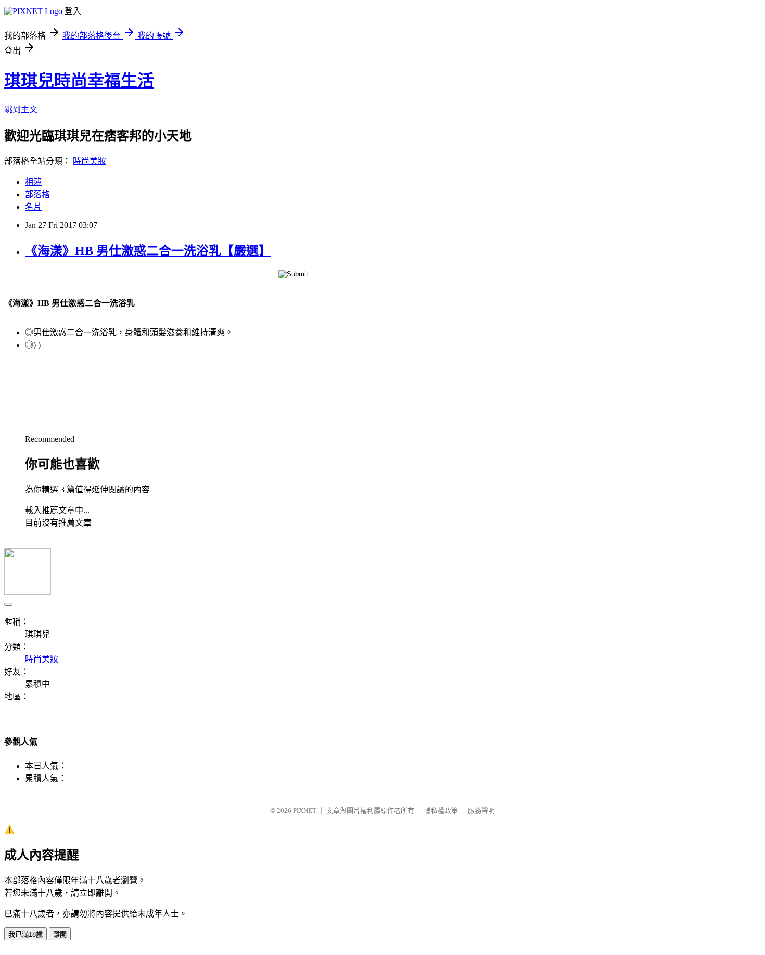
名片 (33, 206)
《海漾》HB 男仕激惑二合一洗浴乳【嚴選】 (148, 251)
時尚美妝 (89, 161)
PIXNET (304, 810)
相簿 (33, 181)
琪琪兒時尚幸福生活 (79, 80)
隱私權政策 (441, 810)
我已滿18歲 (25, 934)
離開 (60, 934)
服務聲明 (481, 810)
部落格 (37, 194)
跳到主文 (20, 109)
